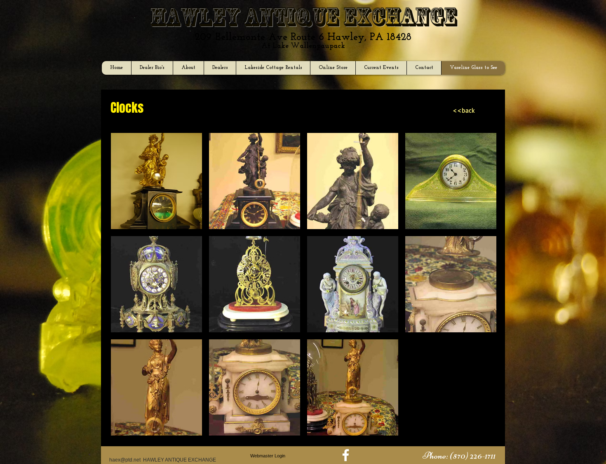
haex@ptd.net (125, 460)
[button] (156, 181)
